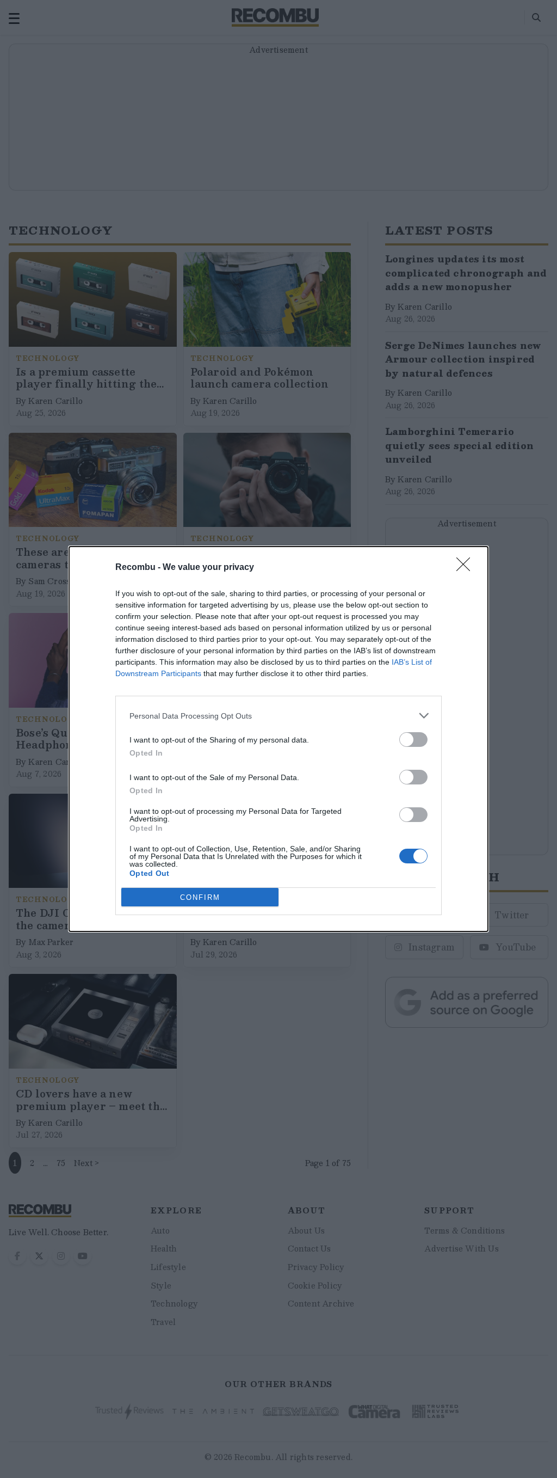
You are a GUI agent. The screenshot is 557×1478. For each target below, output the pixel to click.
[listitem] (278, 715)
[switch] (413, 739)
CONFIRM (200, 897)
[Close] (466, 567)
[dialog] (278, 739)
